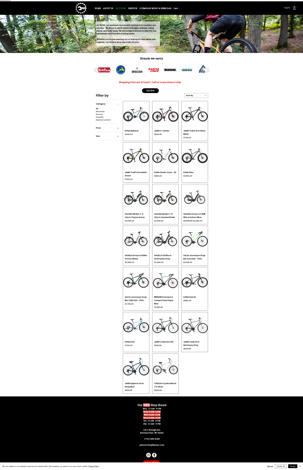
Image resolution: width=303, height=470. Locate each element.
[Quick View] (136, 114)
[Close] (300, 466)
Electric (99, 114)
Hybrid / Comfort (103, 120)
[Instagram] (148, 455)
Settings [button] (270, 466)
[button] (294, 8)
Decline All (281, 466)
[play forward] (207, 70)
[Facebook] (154, 455)
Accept (292, 466)
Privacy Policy (93, 466)
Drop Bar (100, 117)
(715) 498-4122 (152, 439)
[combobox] (196, 95)
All (97, 108)
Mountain (100, 111)
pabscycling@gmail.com (152, 445)
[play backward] (95, 70)
